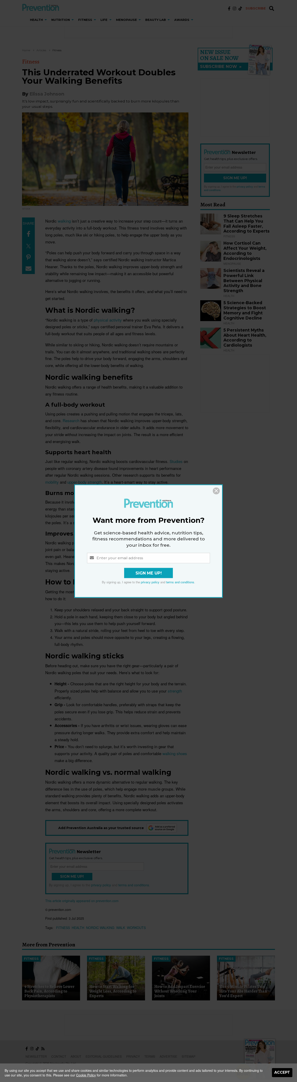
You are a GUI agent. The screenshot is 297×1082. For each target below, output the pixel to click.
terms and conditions (180, 582)
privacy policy (150, 582)
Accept (282, 1072)
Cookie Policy (86, 1075)
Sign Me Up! (149, 573)
